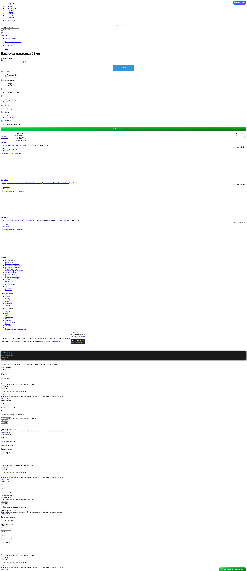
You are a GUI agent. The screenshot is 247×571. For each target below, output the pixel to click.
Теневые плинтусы (11, 269)
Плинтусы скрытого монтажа (14, 271)
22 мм (10, 115)
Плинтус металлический (13, 267)
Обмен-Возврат (10, 322)
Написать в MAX (239, 2)
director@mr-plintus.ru (78, 336)
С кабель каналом (14, 92)
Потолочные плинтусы (12, 278)
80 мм (10, 109)
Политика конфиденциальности (15, 329)
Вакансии (8, 325)
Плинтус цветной (10, 284)
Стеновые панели (10, 281)
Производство (11, 8)
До (22, 62)
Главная (7, 311)
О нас (11, 5)
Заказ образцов (9, 300)
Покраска (11, 6)
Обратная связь (6, 352)
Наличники (8, 290)
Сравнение (18, 153)
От (2, 62)
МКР (9, 85)
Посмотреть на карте (53, 341)
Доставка (11, 19)
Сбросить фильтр (10, 77)
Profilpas (10, 84)
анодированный (13, 124)
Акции (11, 3)
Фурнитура (8, 283)
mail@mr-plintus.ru (7, 355)
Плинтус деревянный (12, 264)
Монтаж (11, 10)
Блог (11, 15)
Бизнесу (11, 12)
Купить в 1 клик (7, 153)
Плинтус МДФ (9, 262)
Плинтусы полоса (10, 274)
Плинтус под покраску (12, 265)
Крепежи (8, 288)
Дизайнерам (11, 13)
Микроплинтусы (10, 272)
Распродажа (8, 303)
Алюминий (12, 75)
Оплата (11, 17)
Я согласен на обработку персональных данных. (19, 384)
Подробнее (5, 150)
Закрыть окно (5, 398)
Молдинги (8, 279)
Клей (6, 286)
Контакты (11, 20)
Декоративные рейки (12, 276)
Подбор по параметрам (4, 137)
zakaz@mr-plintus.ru (7, 27)
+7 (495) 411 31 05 (7, 354)
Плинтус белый (10, 260)
